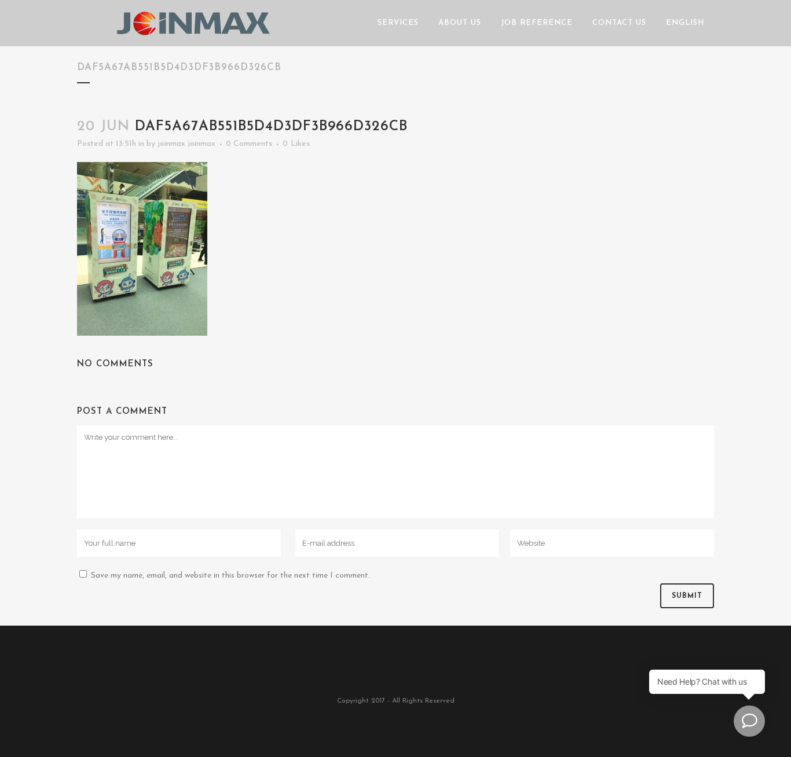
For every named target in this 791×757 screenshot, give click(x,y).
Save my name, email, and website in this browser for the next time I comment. (230, 575)
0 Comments (249, 143)
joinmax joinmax (186, 143)
